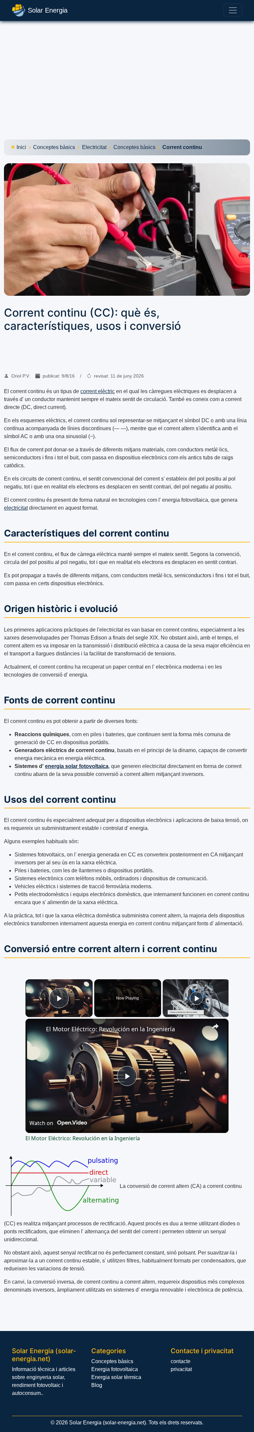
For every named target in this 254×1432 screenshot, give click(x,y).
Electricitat (94, 147)
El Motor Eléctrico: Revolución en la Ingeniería (110, 1029)
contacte (180, 1361)
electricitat (16, 508)
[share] (215, 1026)
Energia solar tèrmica (116, 1377)
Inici (21, 147)
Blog (96, 1385)
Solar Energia (47, 10)
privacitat (181, 1369)
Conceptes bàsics (54, 147)
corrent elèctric (97, 391)
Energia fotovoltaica (114, 1369)
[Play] (196, 998)
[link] (36, 1029)
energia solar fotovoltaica (76, 766)
